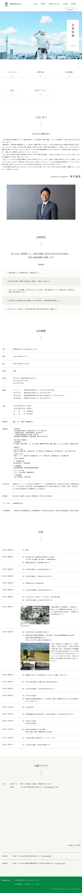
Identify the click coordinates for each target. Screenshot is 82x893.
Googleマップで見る (74, 845)
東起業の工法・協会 (54, 4)
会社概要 (69, 72)
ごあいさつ (12, 72)
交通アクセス (41, 90)
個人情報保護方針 (19, 884)
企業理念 (41, 72)
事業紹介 (43, 4)
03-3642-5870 (50, 787)
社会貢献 (65, 4)
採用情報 (73, 4)
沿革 (12, 90)
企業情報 (35, 4)
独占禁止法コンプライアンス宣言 (32, 884)
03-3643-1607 (47, 856)
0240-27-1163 (61, 863)
